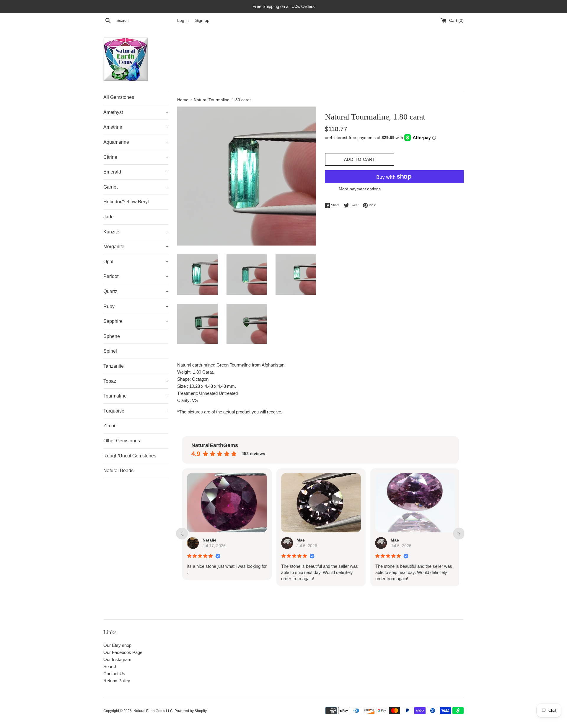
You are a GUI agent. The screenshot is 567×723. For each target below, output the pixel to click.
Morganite (135, 246)
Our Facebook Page (122, 652)
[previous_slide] (182, 533)
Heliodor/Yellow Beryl (126, 201)
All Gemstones (118, 97)
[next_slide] (459, 533)
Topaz (135, 381)
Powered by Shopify (191, 711)
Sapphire (135, 321)
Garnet (135, 186)
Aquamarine (135, 142)
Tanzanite (113, 366)
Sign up (202, 20)
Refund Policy (116, 680)
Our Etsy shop (117, 645)
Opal (135, 261)
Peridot (135, 276)
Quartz (135, 291)
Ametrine (135, 127)
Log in (183, 20)
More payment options (360, 189)
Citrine (135, 157)
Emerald (135, 171)
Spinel (110, 351)
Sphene (111, 336)
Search (110, 666)
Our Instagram (117, 659)
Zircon (110, 425)
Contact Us (114, 673)
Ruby (135, 306)
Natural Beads (118, 470)
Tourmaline (135, 395)
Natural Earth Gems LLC (153, 711)
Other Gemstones (121, 440)
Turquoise (135, 410)
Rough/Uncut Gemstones (129, 455)
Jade (108, 216)
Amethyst (135, 112)
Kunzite (135, 231)
